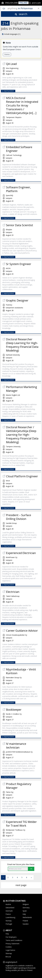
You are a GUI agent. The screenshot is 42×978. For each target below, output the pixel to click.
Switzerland (10, 907)
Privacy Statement (12, 943)
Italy (24, 914)
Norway (9, 921)
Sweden (26, 924)
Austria (8, 904)
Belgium (26, 904)
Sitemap (9, 953)
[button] (11, 34)
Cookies (9, 947)
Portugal (9, 924)
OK (31, 869)
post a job (36, 3)
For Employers (11, 937)
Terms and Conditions (14, 940)
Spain (25, 911)
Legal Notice (10, 950)
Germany (26, 907)
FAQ (7, 934)
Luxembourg (10, 917)
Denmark (9, 911)
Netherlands (27, 917)
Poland (25, 921)
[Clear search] (38, 8)
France (8, 914)
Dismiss (7, 54)
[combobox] (24, 8)
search (22, 14)
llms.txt (8, 957)
